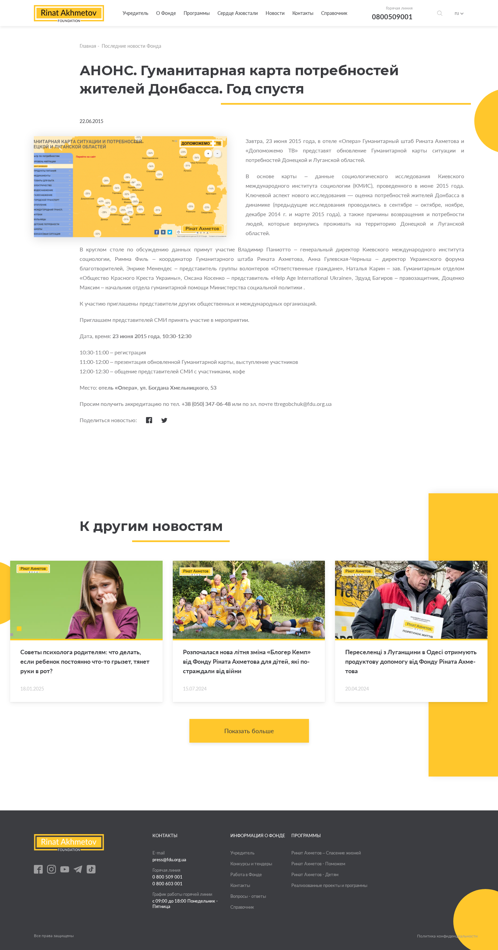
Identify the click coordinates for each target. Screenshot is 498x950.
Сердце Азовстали (237, 13)
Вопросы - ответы (248, 896)
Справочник (334, 13)
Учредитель (135, 13)
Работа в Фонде (246, 874)
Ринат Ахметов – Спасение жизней (326, 852)
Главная (88, 46)
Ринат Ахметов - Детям (314, 874)
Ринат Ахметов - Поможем (318, 863)
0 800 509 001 (167, 877)
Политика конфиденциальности (447, 936)
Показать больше (249, 731)
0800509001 (392, 17)
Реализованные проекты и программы (329, 885)
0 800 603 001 (167, 883)
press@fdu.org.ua (169, 859)
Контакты (302, 13)
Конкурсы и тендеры (251, 863)
